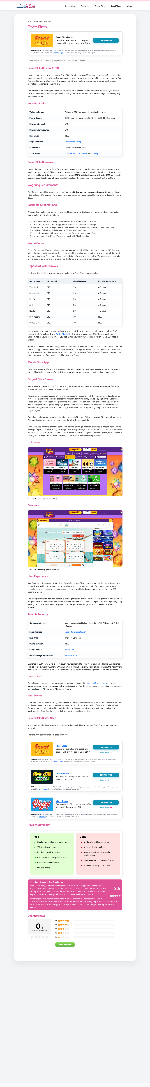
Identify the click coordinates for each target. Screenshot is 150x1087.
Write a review (65, 944)
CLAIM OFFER (106, 40)
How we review (72, 60)
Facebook (69, 650)
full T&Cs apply (58, 53)
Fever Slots (61, 746)
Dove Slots (82, 153)
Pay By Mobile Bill (63, 334)
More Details (104, 752)
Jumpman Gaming (73, 141)
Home (29, 21)
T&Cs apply (42, 817)
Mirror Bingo (62, 801)
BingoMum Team (59, 60)
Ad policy (82, 60)
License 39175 (71, 655)
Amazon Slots (71, 153)
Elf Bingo (95, 153)
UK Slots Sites (38, 21)
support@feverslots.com (75, 632)
